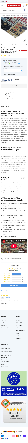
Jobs (2, 322)
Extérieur (18, 336)
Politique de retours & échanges (6, 356)
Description (5, 107)
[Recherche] (14, 10)
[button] (4, 55)
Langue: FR (4, 1)
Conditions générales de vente (6, 352)
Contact (3, 320)
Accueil (3, 15)
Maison (17, 333)
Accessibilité (4, 366)
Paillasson (18, 320)
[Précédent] (2, 44)
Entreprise (18, 338)
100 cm (7, 62)
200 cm (14, 62)
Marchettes (19, 325)
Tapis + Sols (19, 322)
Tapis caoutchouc (20, 328)
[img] (4, 295)
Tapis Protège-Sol (20, 330)
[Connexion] (23, 5)
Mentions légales (5, 348)
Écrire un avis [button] (14, 285)
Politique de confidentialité (5, 360)
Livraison (3, 364)
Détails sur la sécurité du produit (12, 258)
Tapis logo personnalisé (4, 326)
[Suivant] (26, 44)
